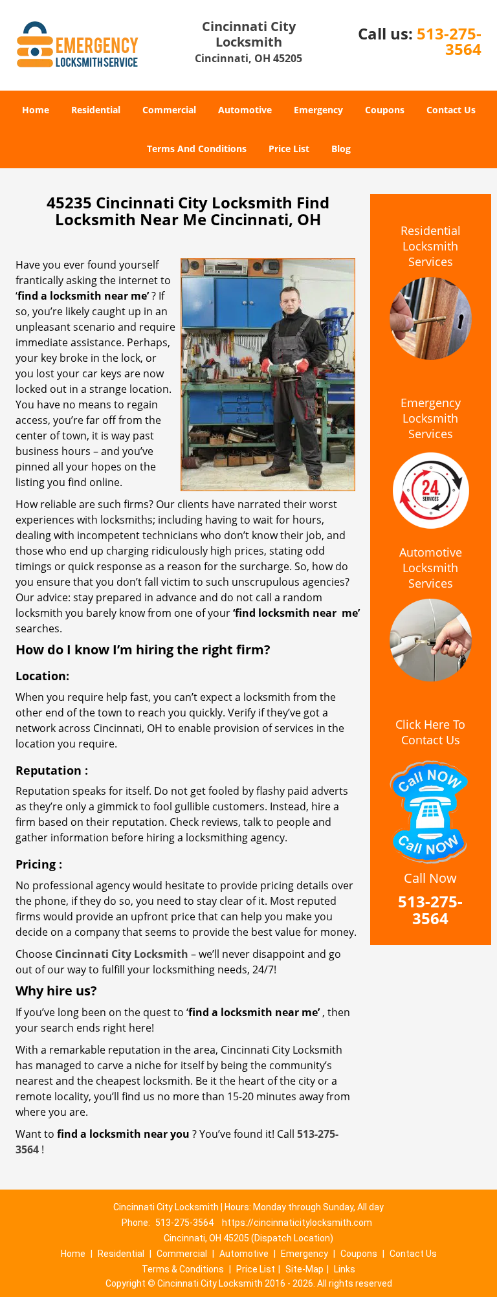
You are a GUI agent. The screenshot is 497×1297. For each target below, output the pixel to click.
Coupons (384, 110)
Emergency (318, 110)
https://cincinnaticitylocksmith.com (297, 1222)
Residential (95, 110)
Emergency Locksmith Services (431, 418)
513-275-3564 (449, 41)
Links (344, 1269)
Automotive (245, 110)
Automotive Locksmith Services (430, 567)
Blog (341, 148)
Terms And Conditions (197, 148)
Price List (289, 148)
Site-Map (304, 1269)
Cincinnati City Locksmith (121, 954)
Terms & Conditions (183, 1269)
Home (35, 110)
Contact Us (451, 110)
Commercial (169, 110)
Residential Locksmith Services (431, 246)
